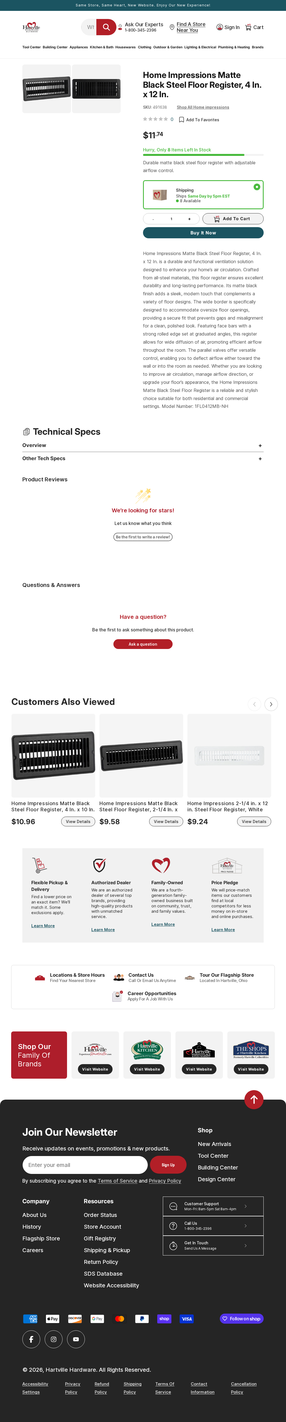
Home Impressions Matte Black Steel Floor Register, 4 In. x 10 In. (53, 806)
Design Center (216, 1179)
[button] (31, 47)
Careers (32, 1250)
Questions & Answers (51, 585)
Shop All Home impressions (203, 107)
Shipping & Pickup (107, 1250)
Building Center (218, 1167)
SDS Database (103, 1273)
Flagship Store (41, 1238)
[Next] (271, 704)
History (31, 1226)
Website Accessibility (111, 1285)
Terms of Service (117, 1181)
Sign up (168, 1165)
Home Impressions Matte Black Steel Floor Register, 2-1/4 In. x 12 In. (138, 806)
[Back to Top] (254, 1099)
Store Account (102, 1226)
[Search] (106, 27)
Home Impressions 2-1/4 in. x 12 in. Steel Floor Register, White (227, 806)
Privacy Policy (165, 1181)
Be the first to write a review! (143, 536)
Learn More (43, 925)
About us (34, 1215)
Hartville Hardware (71, 1369)
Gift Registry (100, 1238)
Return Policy (101, 1262)
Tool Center (213, 1155)
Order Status (100, 1215)
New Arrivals (214, 1144)
